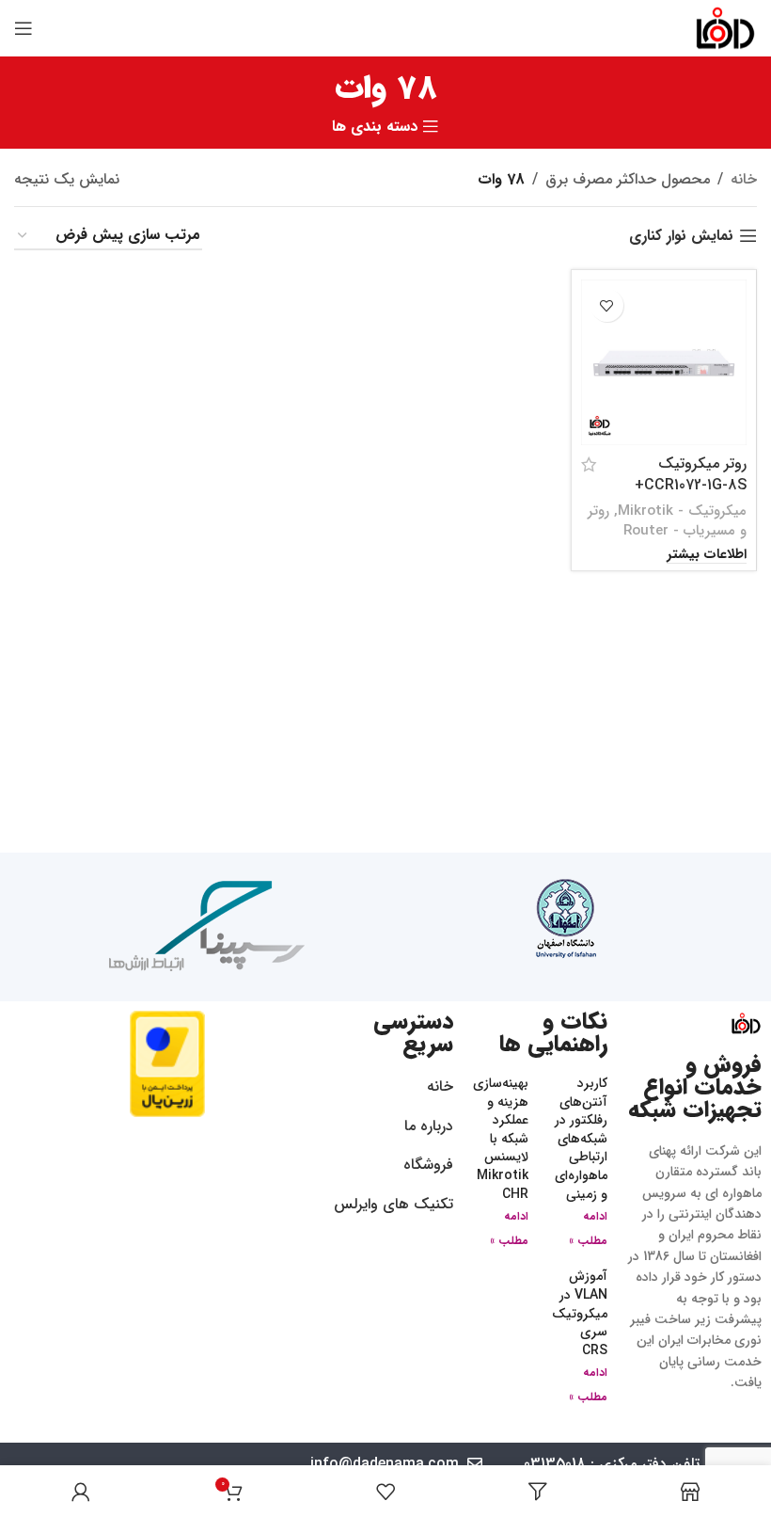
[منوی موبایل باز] (23, 28)
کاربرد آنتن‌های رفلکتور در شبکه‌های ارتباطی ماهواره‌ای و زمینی (581, 1139)
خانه (744, 179)
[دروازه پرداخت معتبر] (167, 1063)
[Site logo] (725, 28)
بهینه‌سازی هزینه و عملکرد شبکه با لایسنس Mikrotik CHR (500, 1139)
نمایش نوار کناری (681, 236)
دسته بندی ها (374, 127)
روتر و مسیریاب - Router (667, 521)
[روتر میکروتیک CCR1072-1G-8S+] (664, 362)
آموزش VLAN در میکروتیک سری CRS (579, 1313)
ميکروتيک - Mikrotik (682, 511)
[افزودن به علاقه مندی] (606, 305)
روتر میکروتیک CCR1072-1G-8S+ (691, 474)
